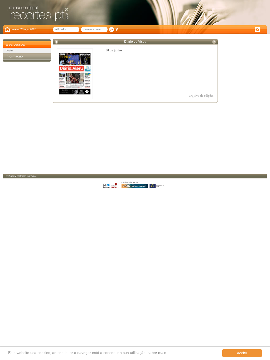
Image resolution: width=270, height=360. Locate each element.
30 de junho (114, 50)
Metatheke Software (26, 176)
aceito (242, 353)
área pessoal (15, 44)
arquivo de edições (201, 96)
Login (9, 50)
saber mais (157, 353)
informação (14, 56)
